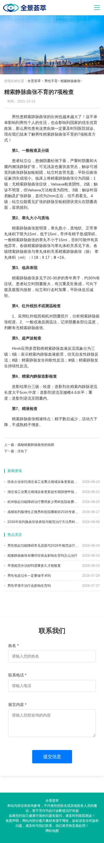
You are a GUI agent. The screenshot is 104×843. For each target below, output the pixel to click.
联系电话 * (17, 675)
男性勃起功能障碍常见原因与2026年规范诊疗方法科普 (43, 546)
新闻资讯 (14, 471)
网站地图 (52, 831)
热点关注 (14, 534)
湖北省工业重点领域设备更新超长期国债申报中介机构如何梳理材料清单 (43, 492)
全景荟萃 (34, 81)
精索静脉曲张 (70, 81)
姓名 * (13, 645)
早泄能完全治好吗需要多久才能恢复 (34, 566)
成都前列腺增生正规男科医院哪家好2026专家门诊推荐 (43, 512)
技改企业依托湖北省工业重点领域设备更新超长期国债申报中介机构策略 (43, 482)
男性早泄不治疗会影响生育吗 (29, 586)
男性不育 (51, 81)
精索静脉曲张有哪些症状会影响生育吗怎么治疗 (42, 556)
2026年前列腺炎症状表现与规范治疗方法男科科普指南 (43, 522)
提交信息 (52, 756)
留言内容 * (17, 704)
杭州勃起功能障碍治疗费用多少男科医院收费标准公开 (43, 502)
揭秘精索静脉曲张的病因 (35, 445)
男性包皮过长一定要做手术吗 (29, 576)
